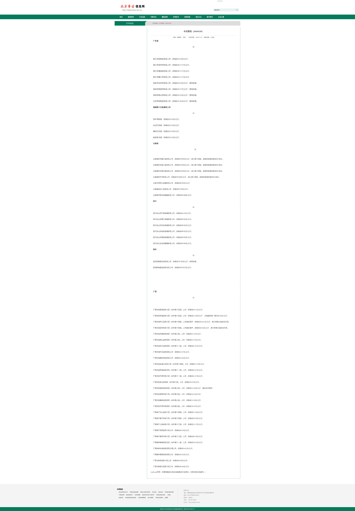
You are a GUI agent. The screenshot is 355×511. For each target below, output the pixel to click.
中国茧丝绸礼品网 (160, 494)
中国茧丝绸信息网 (134, 492)
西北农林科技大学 (123, 492)
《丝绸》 (169, 494)
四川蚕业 (154, 492)
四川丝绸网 (150, 497)
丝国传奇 (121, 497)
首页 (121, 17)
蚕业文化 (199, 17)
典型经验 (187, 17)
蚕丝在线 (160, 492)
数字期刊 (210, 17)
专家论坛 (153, 17)
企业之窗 (221, 17)
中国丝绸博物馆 (142, 497)
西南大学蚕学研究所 (145, 492)
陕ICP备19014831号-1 (189, 509)
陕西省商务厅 (129, 494)
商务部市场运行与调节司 (148, 494)
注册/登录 (220, 1)
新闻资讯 (131, 17)
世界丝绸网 (137, 494)
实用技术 (176, 17)
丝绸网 (166, 497)
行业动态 (142, 17)
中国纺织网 (121, 494)
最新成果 (165, 17)
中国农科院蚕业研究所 (130, 497)
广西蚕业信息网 (159, 497)
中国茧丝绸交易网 (169, 492)
